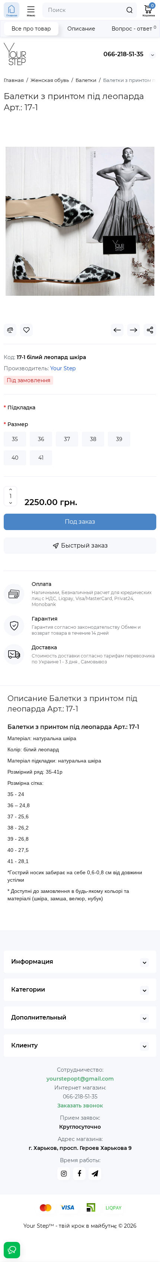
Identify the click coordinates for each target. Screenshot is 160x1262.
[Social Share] (150, 330)
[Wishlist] (26, 330)
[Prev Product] (117, 330)
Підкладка (21, 407)
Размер (17, 424)
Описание (81, 28)
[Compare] (10, 330)
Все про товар (31, 28)
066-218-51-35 (123, 54)
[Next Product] (133, 330)
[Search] (129, 10)
